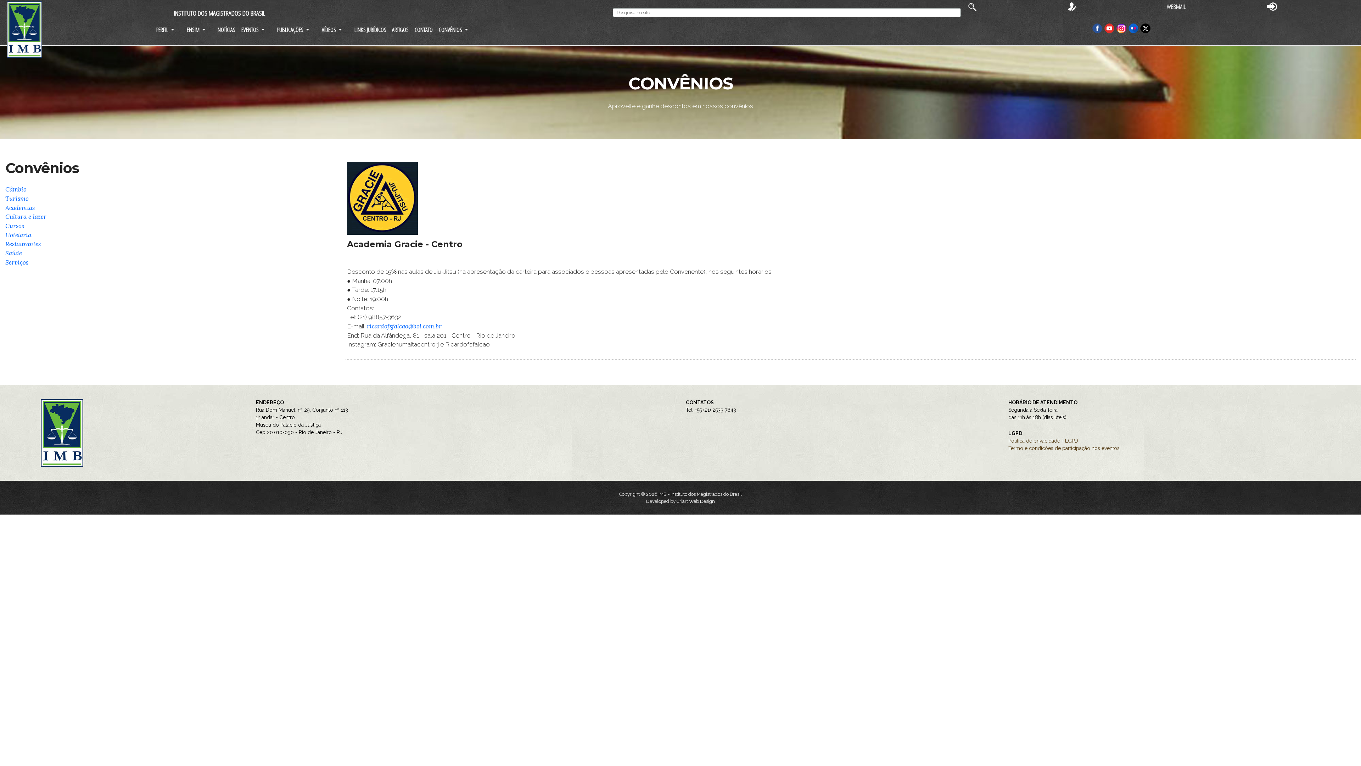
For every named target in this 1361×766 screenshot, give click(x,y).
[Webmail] (1176, 6)
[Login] (1272, 6)
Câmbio (16, 189)
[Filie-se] (1072, 6)
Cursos (14, 226)
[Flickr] (1134, 27)
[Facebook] (1097, 27)
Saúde (13, 253)
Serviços (16, 262)
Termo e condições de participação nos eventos (1064, 448)
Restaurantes (23, 244)
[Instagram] (1122, 27)
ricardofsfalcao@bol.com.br (404, 326)
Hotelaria (18, 235)
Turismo (17, 198)
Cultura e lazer (25, 217)
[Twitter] (1145, 27)
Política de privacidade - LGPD (1043, 441)
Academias (20, 208)
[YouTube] (1109, 27)
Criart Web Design (696, 501)
